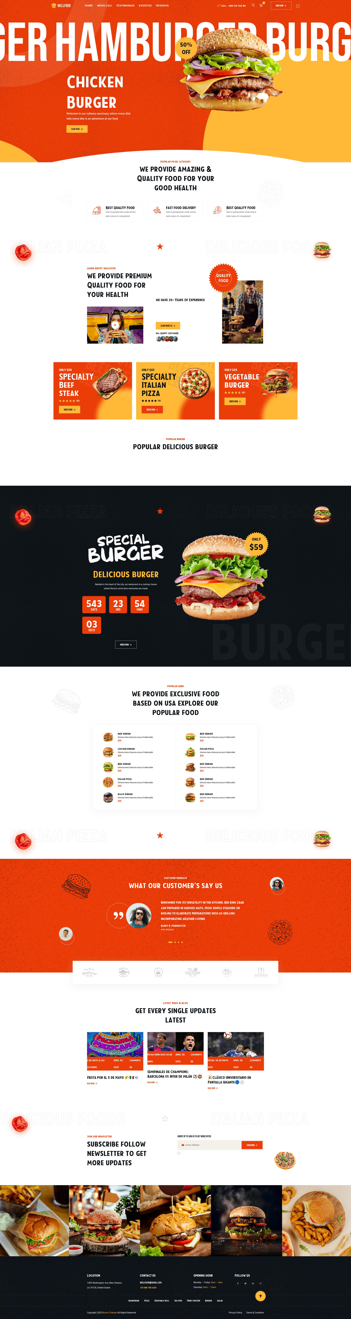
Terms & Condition (255, 1312)
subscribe (251, 1145)
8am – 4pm (217, 1282)
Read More (91, 1083)
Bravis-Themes (109, 1312)
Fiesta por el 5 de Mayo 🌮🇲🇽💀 (113, 1077)
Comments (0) (135, 1063)
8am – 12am (209, 1287)
